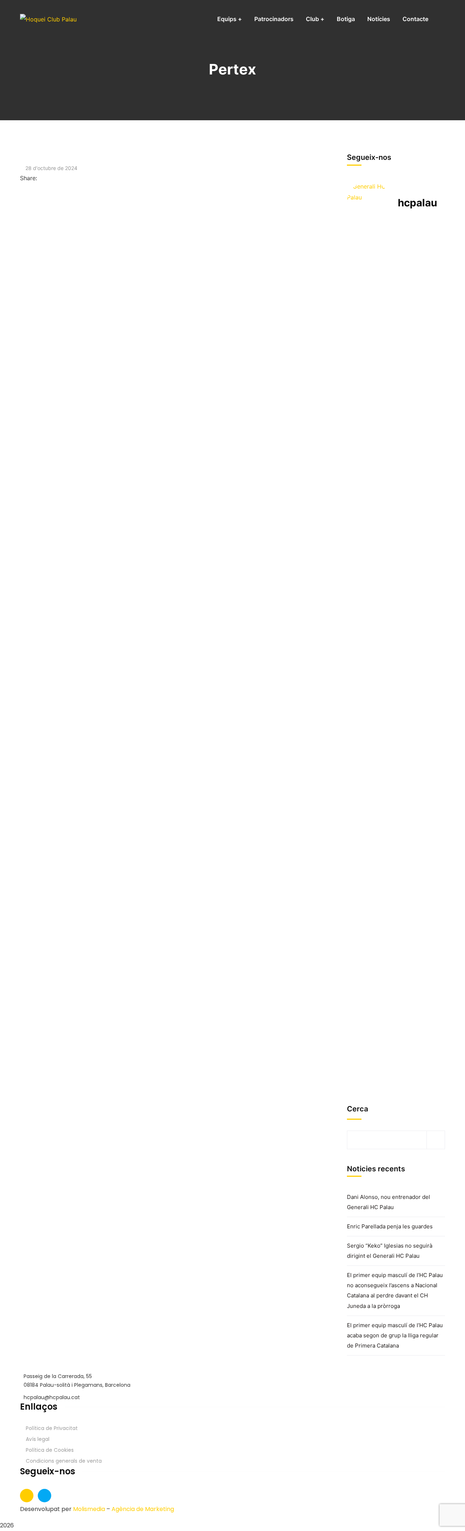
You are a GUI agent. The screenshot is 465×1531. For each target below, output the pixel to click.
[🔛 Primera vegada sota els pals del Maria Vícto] (428, 286)
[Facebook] (41, 178)
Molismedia (89, 1509)
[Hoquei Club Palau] (48, 19)
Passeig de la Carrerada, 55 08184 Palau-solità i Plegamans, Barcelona (77, 1381)
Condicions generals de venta (64, 1461)
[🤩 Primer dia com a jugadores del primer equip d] (394, 616)
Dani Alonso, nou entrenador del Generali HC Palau (388, 1202)
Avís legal (37, 1439)
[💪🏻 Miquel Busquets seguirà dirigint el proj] (360, 887)
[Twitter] (47, 178)
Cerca (357, 1108)
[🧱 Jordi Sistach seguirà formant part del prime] (428, 876)
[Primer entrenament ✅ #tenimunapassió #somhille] (428, 518)
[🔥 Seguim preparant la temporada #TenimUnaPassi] (360, 264)
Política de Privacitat (52, 1428)
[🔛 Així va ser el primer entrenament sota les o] (360, 545)
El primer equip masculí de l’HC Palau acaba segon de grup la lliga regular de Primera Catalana (395, 1335)
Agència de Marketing (143, 1509)
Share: (28, 178)
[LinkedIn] (53, 178)
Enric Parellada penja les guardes (390, 1226)
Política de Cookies (50, 1450)
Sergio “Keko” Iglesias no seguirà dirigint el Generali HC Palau (389, 1250)
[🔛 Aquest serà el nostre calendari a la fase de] (394, 357)
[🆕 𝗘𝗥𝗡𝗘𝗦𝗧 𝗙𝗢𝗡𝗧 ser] (394, 914)
